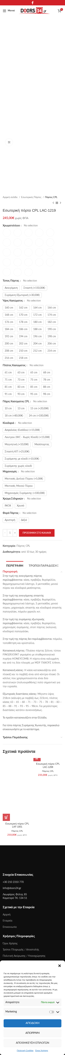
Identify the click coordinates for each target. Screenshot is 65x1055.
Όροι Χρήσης (41, 1050)
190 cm (51, 329)
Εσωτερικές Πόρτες (31, 197)
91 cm (8, 394)
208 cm (9, 351)
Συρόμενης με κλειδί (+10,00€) (22, 459)
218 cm (23, 358)
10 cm (8, 408)
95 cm (33, 394)
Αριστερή (10, 520)
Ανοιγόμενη (11, 288)
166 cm (51, 308)
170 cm (23, 315)
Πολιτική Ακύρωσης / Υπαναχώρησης (24, 956)
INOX (8, 506)
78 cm (46, 380)
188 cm (37, 329)
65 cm (33, 372)
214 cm (51, 351)
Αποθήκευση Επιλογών (32, 1043)
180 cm (37, 322)
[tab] (14, 565)
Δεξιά (24, 520)
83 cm (21, 387)
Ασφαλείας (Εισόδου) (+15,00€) (22, 430)
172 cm (37, 315)
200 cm (9, 343)
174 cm (51, 315)
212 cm (37, 351)
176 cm (9, 322)
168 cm (9, 315)
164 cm (37, 308)
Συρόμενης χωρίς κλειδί (18, 466)
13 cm (21, 408)
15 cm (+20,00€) (39, 408)
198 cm (51, 336)
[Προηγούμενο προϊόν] (53, 203)
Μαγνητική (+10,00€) (17, 444)
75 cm (33, 380)
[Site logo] (34, 10)
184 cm (9, 329)
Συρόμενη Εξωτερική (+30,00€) (22, 295)
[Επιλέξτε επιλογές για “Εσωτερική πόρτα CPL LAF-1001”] (6, 817)
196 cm (37, 336)
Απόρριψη (32, 1033)
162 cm (23, 308)
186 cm (23, 329)
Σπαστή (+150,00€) (34, 288)
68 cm (46, 372)
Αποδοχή (32, 1023)
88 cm (46, 387)
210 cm (23, 351)
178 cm (23, 322)
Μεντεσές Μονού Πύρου (19, 486)
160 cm (9, 308)
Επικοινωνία (10, 927)
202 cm (23, 343)
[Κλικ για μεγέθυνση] (9, 142)
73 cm (21, 380)
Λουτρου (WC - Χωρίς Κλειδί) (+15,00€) (27, 437)
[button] (59, 966)
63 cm (21, 372)
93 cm (21, 394)
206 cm (51, 343)
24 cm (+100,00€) (39, 415)
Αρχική (6, 914)
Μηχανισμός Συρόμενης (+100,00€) (25, 493)
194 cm (23, 336)
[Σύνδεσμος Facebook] (33, 2)
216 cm (9, 358)
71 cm (8, 380)
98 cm (46, 394)
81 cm (8, 387)
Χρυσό (20, 506)
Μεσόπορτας (41, 444)
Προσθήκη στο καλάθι (37, 533)
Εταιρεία (7, 921)
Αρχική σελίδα (10, 197)
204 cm (37, 343)
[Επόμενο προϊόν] (60, 203)
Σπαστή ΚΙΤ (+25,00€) (17, 451)
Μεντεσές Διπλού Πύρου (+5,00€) (24, 479)
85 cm (33, 387)
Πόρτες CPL (51, 197)
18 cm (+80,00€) (14, 415)
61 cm (8, 372)
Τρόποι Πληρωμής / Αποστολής (21, 949)
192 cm (9, 336)
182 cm (51, 322)
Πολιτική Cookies (25, 1050)
